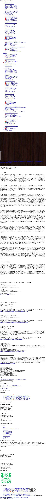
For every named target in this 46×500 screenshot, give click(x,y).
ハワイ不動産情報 (18, 379)
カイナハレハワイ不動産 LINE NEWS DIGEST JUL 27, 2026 (15, 399)
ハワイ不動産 (3, 379)
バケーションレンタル (7, 431)
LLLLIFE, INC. (10, 498)
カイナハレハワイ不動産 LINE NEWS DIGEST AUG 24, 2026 (15, 488)
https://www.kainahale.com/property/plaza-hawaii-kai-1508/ (12, 351)
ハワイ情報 (24, 379)
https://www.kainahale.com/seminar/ (7, 294)
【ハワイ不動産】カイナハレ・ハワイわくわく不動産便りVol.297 (16, 494)
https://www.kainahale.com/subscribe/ (7, 363)
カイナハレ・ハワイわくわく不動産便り (16, 161)
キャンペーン (5, 430)
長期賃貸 (4, 438)
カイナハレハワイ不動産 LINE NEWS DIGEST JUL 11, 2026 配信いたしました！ (19, 495)
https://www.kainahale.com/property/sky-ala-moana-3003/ (11, 339)
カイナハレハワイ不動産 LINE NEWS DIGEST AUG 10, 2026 (15, 397)
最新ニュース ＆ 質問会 (7, 434)
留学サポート (5, 437)
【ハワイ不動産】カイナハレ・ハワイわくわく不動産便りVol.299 (16, 396)
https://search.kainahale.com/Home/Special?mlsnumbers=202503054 (14, 322)
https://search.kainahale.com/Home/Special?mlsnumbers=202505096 (14, 311)
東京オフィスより (6, 436)
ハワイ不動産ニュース (38, 161)
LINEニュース (5, 427)
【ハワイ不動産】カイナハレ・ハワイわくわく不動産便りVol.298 (16, 398)
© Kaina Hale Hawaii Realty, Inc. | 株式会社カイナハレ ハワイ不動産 (14, 497)
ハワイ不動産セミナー (28, 161)
